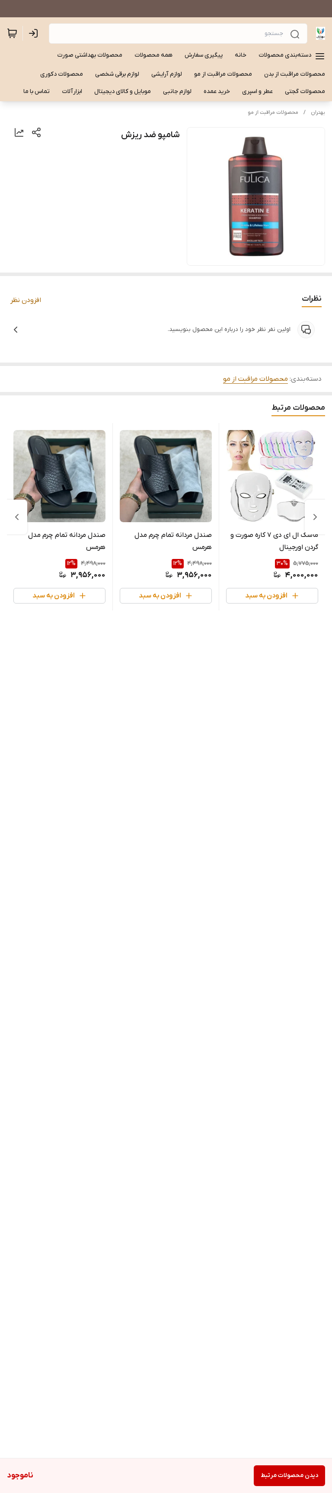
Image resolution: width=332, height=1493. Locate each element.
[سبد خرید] (12, 33)
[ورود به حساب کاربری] (35, 33)
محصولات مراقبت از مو (273, 112)
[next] (16, 517)
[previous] (315, 517)
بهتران (318, 112)
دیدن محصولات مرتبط (289, 1475)
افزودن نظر (25, 300)
